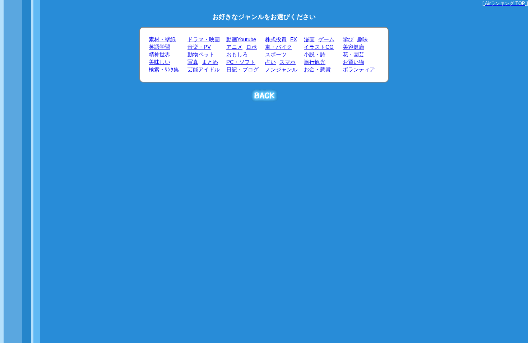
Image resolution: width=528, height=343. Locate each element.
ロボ (251, 47)
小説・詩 (314, 54)
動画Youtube (241, 39)
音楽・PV (199, 47)
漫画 (309, 39)
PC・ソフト (240, 62)
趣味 (362, 39)
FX (293, 39)
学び (348, 39)
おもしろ (237, 54)
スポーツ (276, 54)
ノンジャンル (281, 69)
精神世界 (159, 54)
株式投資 (276, 39)
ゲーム (326, 39)
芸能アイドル (203, 69)
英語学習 (159, 47)
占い (270, 62)
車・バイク (278, 47)
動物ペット (200, 54)
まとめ (210, 62)
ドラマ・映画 (203, 39)
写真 (192, 62)
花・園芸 (353, 54)
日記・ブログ (242, 69)
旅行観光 (314, 62)
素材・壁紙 (162, 39)
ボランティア (359, 69)
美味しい (159, 62)
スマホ (287, 62)
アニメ (234, 47)
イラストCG (319, 47)
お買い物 (353, 62)
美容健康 (353, 47)
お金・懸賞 (317, 69)
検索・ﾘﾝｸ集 (164, 69)
